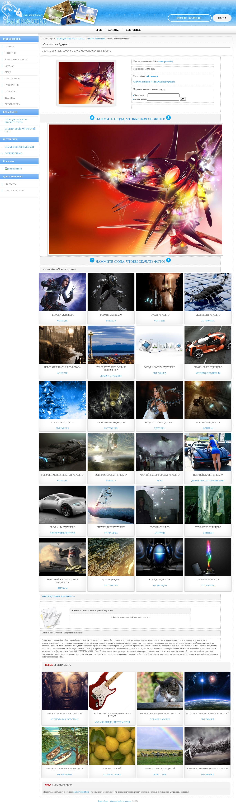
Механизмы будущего (111, 422)
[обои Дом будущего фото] (111, 557)
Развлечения (12, 85)
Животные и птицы (16, 59)
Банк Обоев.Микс (81, 792)
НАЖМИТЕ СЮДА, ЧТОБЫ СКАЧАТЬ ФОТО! (130, 119)
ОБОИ (99, 30)
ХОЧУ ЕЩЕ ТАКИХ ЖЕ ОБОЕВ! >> (58, 596)
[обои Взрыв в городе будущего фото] (111, 452)
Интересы (10, 53)
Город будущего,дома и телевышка (111, 368)
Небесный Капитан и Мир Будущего (62, 581)
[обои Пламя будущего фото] (208, 557)
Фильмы (62, 588)
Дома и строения (110, 376)
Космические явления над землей (207, 713)
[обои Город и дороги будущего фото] (159, 345)
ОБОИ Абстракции (96, 39)
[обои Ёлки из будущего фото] (62, 400)
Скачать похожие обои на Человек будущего (154, 82)
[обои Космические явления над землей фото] (207, 691)
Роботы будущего (111, 315)
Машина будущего (208, 422)
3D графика (208, 320)
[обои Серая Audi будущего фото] (62, 505)
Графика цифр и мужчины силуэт (207, 768)
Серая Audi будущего (62, 527)
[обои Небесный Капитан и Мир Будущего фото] (62, 557)
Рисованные (64, 774)
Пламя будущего (208, 579)
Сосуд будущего (159, 579)
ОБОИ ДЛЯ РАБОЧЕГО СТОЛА (70, 39)
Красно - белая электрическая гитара (112, 714)
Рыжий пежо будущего (208, 367)
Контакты (10, 184)
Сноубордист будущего (111, 527)
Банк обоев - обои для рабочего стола (114, 801)
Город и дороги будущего (159, 367)
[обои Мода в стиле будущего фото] (159, 400)
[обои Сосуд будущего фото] (159, 557)
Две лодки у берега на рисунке (64, 768)
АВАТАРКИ (113, 30)
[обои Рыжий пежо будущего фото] (208, 345)
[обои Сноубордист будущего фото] (111, 505)
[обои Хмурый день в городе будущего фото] (159, 452)
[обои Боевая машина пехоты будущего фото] (62, 452)
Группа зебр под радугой (160, 768)
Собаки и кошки (160, 719)
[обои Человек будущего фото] (62, 292)
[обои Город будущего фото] (159, 292)
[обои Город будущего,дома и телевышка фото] (111, 345)
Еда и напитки (112, 774)
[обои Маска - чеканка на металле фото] (65, 691)
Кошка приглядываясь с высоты (160, 713)
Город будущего (159, 315)
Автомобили (12, 78)
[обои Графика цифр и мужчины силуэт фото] (207, 746)
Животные (159, 774)
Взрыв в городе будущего (111, 474)
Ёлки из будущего (62, 422)
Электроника (12, 104)
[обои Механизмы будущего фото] (111, 400)
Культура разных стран (64, 719)
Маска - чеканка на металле (64, 713)
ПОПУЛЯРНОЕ (133, 30)
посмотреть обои (165, 61)
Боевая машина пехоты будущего (62, 474)
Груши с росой (112, 768)
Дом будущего (111, 579)
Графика (9, 66)
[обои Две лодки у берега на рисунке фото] (65, 746)
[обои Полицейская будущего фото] (208, 452)
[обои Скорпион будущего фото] (208, 292)
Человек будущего (62, 315)
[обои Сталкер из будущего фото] (208, 505)
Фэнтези (62, 320)
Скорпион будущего (208, 315)
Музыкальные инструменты (112, 722)
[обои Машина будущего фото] (208, 400)
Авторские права (15, 190)
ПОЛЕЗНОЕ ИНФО (13, 153)
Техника (10, 98)
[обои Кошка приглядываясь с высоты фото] (160, 691)
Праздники (11, 91)
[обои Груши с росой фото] (112, 746)
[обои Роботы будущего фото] (111, 292)
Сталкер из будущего (208, 527)
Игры (160, 480)
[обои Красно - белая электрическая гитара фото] (112, 691)
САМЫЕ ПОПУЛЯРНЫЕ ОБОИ (19, 147)
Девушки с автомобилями (207, 480)
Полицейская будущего (208, 474)
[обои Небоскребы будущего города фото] (62, 345)
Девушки (159, 428)
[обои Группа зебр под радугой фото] (160, 746)
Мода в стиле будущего (159, 422)
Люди (8, 72)
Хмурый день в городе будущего (160, 474)
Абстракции (152, 76)
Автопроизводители (207, 373)
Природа (10, 46)
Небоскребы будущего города (62, 367)
